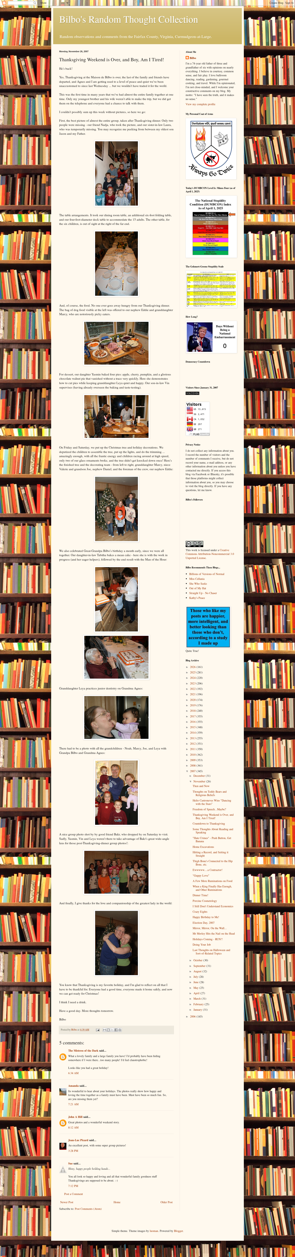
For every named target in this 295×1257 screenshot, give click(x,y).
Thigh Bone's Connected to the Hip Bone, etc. (213, 862)
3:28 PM (73, 1151)
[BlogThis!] (108, 1030)
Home (117, 1202)
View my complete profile (200, 104)
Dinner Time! (200, 895)
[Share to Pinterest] (120, 1030)
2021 (193, 694)
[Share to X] (112, 1030)
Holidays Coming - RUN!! (208, 939)
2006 (193, 1016)
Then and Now (201, 786)
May (196, 988)
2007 (193, 771)
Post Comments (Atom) (88, 1209)
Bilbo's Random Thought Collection (128, 18)
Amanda (73, 1086)
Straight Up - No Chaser (203, 593)
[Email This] (105, 1030)
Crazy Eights (200, 911)
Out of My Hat (197, 588)
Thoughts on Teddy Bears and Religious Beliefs (210, 793)
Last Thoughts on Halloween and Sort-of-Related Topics (211, 951)
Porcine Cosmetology (205, 901)
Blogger (178, 1231)
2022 (193, 689)
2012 (193, 743)
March (197, 998)
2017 (193, 716)
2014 (193, 732)
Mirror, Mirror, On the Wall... (210, 928)
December (199, 776)
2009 (193, 760)
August (197, 971)
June (196, 982)
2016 (193, 722)
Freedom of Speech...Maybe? (209, 809)
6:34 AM (73, 1073)
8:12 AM (73, 1127)
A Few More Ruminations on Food (212, 881)
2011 (193, 749)
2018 (193, 711)
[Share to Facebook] (116, 1030)
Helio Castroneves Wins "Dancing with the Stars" (212, 802)
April (196, 993)
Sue (70, 1163)
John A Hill (75, 1117)
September (199, 966)
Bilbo (193, 58)
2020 (193, 700)
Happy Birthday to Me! (206, 917)
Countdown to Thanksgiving (209, 823)
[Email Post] (97, 1029)
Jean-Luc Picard (78, 1140)
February (198, 1004)
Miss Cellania (196, 579)
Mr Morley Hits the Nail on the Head (214, 933)
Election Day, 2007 (204, 923)
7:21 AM (73, 1104)
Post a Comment (73, 1194)
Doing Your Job (202, 944)
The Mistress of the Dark (83, 1050)
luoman (154, 1231)
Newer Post (66, 1202)
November (199, 781)
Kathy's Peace (197, 598)
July (196, 977)
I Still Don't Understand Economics (213, 906)
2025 (193, 672)
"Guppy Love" (201, 875)
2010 (193, 754)
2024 (193, 678)
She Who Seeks (198, 583)
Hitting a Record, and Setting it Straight (210, 853)
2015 (193, 727)
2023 (193, 683)
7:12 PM (73, 1186)
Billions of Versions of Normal (206, 574)
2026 (193, 667)
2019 (193, 705)
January (198, 1009)
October (198, 960)
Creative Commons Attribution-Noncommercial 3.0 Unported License (210, 554)
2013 (193, 738)
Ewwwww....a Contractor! (208, 870)
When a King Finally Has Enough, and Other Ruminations (212, 888)
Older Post (167, 1202)
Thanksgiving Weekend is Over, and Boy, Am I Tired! (213, 816)
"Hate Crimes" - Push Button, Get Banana (212, 839)
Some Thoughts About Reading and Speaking (213, 830)
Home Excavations (203, 847)
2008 (193, 765)
